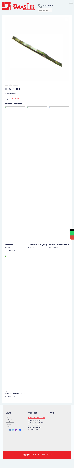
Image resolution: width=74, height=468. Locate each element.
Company (9, 419)
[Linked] (20, 430)
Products (8, 424)
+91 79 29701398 (36, 417)
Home (6, 85)
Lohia (10, 85)
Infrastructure (10, 422)
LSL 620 (15, 85)
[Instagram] (16, 430)
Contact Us (9, 426)
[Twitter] (13, 430)
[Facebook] (10, 430)
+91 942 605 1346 (47, 6)
